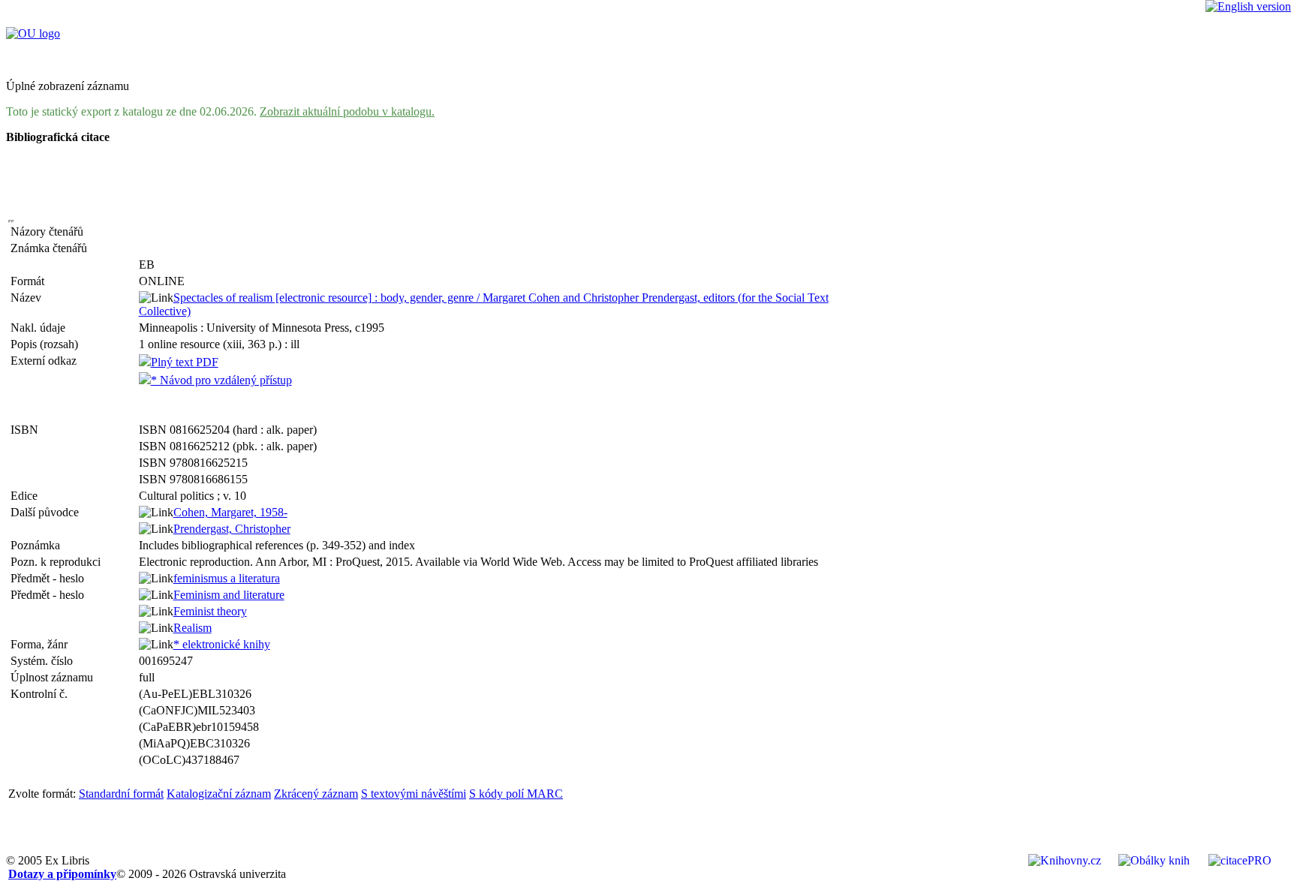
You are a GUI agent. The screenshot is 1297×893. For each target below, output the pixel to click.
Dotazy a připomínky (62, 873)
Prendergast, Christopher (231, 528)
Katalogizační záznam (219, 793)
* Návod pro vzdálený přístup (221, 380)
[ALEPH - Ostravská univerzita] (33, 33)
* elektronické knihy (221, 644)
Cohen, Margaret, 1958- (230, 512)
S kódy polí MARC (516, 793)
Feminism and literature (228, 594)
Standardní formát (121, 793)
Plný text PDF (184, 362)
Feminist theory (210, 611)
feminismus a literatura (226, 578)
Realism (192, 627)
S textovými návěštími (413, 793)
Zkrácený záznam (316, 793)
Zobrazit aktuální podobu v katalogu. (347, 111)
